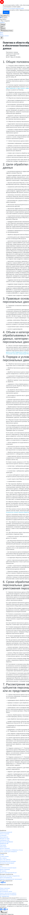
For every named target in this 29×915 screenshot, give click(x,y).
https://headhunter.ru (11, 88)
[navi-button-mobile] (1, 37)
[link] (3, 28)
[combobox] (3, 912)
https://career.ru (21, 88)
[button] (1, 32)
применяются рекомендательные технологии (13, 898)
